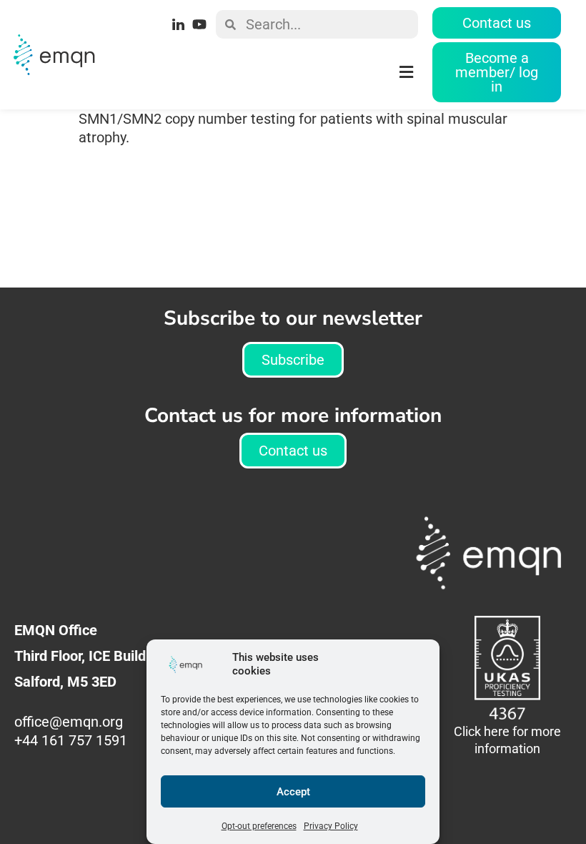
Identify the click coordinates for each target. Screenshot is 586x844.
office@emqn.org (70, 721)
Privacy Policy (331, 826)
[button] (260, 72)
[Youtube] (199, 24)
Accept (293, 791)
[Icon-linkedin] (178, 24)
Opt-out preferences (259, 826)
